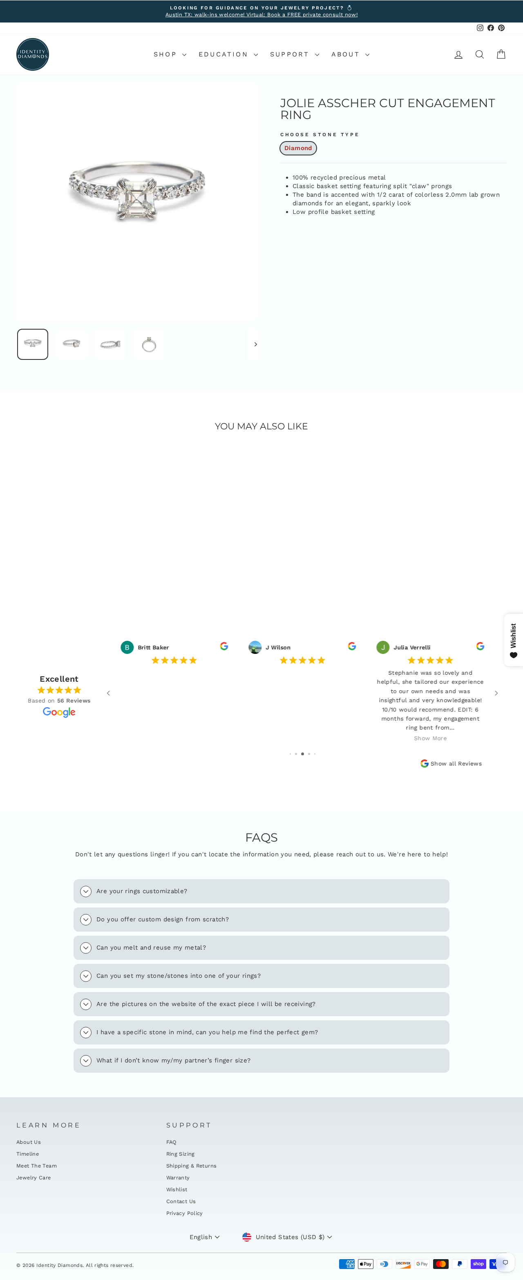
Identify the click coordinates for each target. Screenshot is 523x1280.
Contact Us (181, 1201)
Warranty (178, 1177)
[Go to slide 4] (309, 754)
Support (291, 54)
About (347, 54)
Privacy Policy (184, 1213)
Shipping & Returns (191, 1166)
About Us (28, 1142)
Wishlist (177, 1189)
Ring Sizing (180, 1154)
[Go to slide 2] (296, 754)
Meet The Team (36, 1166)
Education (225, 54)
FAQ (171, 1142)
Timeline (27, 1154)
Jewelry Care (33, 1177)
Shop (167, 54)
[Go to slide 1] (290, 754)
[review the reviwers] (224, 648)
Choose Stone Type (320, 134)
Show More (430, 738)
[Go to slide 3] (302, 753)
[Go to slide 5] (314, 754)
